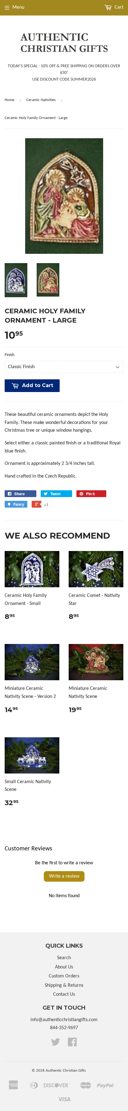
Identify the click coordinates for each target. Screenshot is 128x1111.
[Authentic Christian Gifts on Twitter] (55, 1044)
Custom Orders (64, 976)
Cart (118, 7)
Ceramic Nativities (41, 100)
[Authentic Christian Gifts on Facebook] (72, 1044)
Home (9, 100)
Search (64, 957)
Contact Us (64, 994)
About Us (64, 967)
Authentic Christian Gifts (66, 1071)
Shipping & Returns (64, 985)
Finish (9, 355)
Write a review (64, 876)
